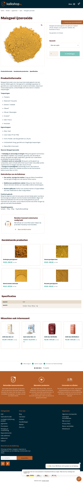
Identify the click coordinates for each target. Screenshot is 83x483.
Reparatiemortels (6, 433)
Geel (21, 10)
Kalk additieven (5, 435)
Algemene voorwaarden (69, 414)
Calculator (22, 417)
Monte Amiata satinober (10, 283)
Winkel (8, 10)
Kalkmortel (4, 438)
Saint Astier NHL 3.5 (29, 337)
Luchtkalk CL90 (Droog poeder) (7, 420)
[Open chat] (79, 478)
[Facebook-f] (8, 464)
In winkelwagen (70, 54)
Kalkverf (3, 441)
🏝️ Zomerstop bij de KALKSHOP (72, 22)
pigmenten (15, 10)
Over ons (22, 427)
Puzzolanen (4, 426)
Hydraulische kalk (6, 417)
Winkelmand (66, 429)
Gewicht (52, 41)
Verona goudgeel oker (51, 259)
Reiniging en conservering (5, 429)
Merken (21, 424)
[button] (41, 25)
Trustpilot (46, 368)
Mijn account (66, 421)
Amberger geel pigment (10, 259)
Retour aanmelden (68, 426)
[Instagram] (3, 464)
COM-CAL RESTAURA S (72, 337)
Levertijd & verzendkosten (66, 417)
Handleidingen (23, 422)
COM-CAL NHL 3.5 (7, 337)
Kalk (2, 414)
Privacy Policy (66, 423)
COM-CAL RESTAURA (50, 337)
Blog (20, 414)
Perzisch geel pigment (51, 283)
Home (2, 10)
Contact (21, 419)
